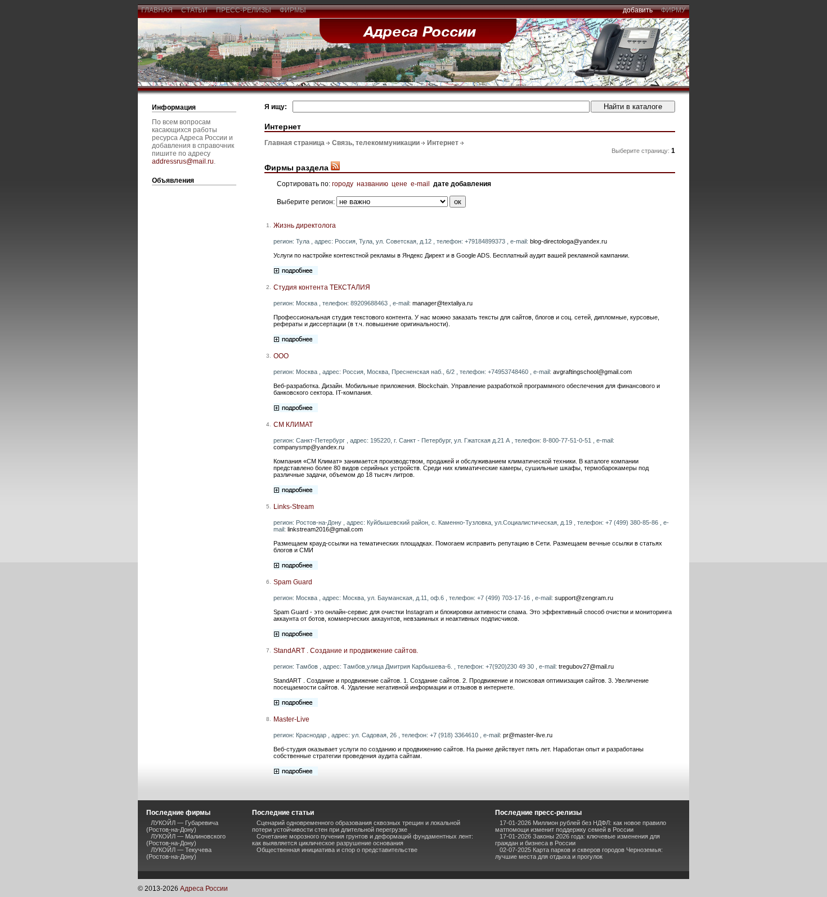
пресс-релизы (244, 10)
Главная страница (294, 143)
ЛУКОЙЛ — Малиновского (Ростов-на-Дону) (186, 839)
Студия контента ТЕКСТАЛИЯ (321, 287)
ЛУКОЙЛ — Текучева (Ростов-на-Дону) (179, 853)
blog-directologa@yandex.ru (568, 241)
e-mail (420, 184)
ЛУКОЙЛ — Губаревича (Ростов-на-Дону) (182, 826)
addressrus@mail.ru (183, 161)
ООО (281, 356)
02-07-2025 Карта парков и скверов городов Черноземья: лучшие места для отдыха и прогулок (579, 853)
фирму (673, 10)
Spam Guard (292, 582)
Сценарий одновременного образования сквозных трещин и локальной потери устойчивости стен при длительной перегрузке (356, 826)
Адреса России (204, 889)
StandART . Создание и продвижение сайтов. (345, 651)
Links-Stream (293, 507)
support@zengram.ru (584, 597)
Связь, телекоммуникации (376, 143)
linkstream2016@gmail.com (325, 529)
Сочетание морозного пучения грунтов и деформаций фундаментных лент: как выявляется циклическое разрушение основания (362, 839)
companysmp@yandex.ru (308, 447)
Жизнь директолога (304, 225)
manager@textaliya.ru (442, 303)
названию (372, 184)
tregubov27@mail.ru (586, 666)
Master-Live (291, 719)
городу (342, 184)
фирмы (292, 10)
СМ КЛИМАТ (293, 425)
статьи (194, 10)
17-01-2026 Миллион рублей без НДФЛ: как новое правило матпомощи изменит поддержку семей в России (580, 826)
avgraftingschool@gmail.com (592, 371)
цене (399, 184)
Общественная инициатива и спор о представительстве (337, 849)
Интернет (443, 143)
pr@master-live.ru (527, 735)
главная (157, 10)
